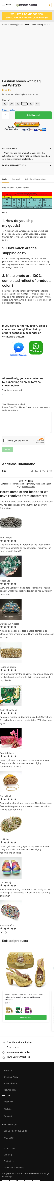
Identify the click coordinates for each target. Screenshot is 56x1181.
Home (4, 25)
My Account (9, 1147)
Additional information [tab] (35, 179)
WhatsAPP (9, 1137)
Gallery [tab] (5, 179)
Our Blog (8, 1154)
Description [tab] (16, 179)
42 (31, 103)
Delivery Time (9, 148)
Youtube (7, 1108)
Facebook (8, 1101)
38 (5, 103)
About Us (8, 1069)
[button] (49, 5)
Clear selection (9, 110)
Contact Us (9, 1160)
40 (18, 103)
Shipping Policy (11, 1076)
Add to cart (33, 115)
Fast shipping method (14, 165)
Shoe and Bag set (39, 25)
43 (37, 103)
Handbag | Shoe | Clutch (19, 25)
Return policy (10, 1089)
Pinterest (8, 1115)
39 (11, 103)
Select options (25, 1017)
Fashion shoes (28, 486)
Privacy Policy (10, 1082)
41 (24, 103)
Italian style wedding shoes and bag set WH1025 (22, 998)
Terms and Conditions (14, 1166)
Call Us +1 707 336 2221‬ (15, 1130)
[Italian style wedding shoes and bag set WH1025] (26, 968)
